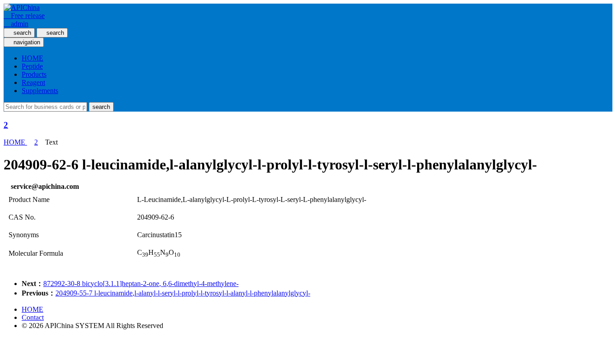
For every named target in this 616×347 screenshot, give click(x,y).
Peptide (32, 66)
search (101, 106)
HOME (32, 58)
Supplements (40, 90)
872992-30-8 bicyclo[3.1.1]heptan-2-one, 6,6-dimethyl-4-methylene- (141, 283)
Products (34, 74)
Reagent (33, 82)
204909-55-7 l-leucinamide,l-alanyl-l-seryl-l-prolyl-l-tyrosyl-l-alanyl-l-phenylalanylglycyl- (182, 293)
